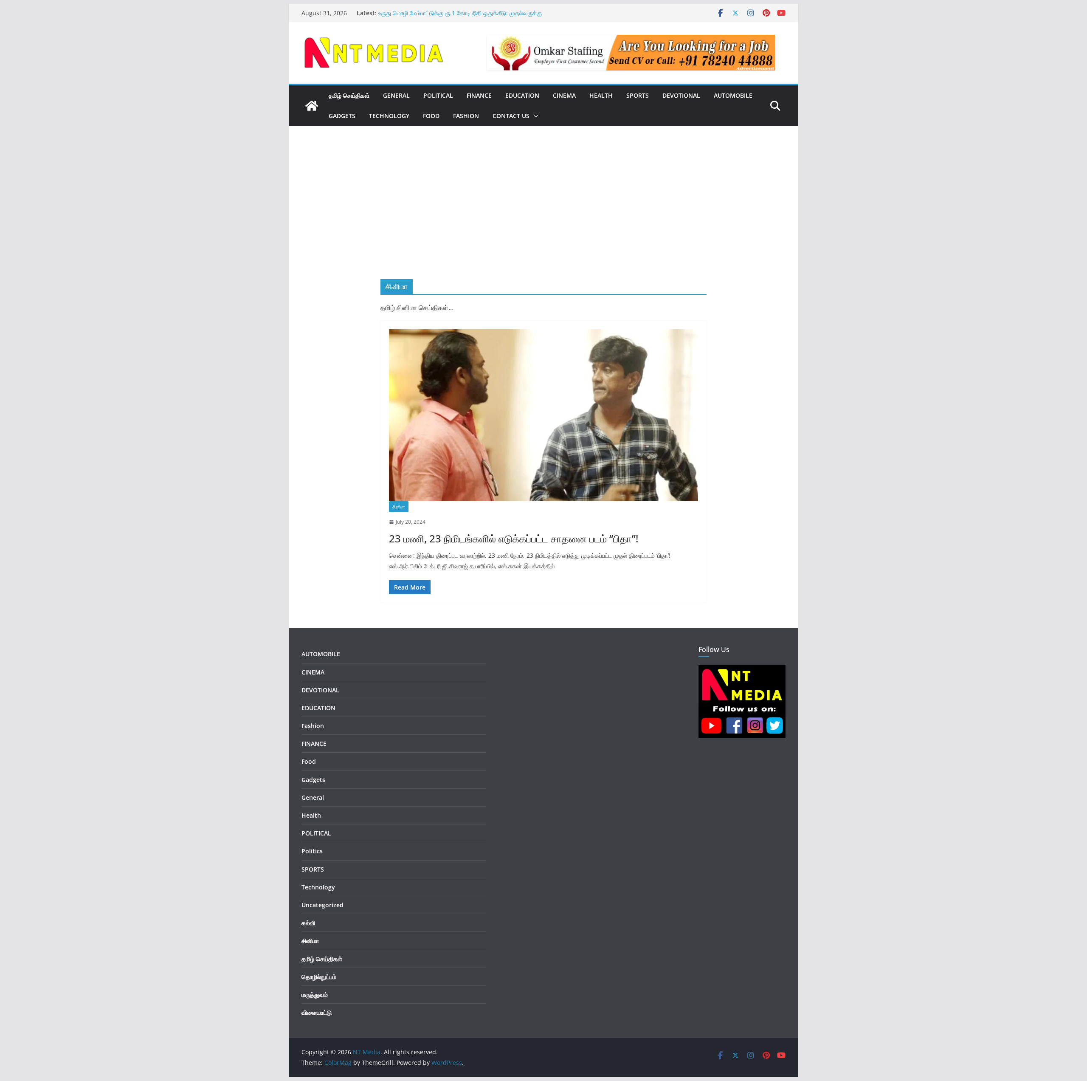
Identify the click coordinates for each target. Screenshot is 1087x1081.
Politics (312, 851)
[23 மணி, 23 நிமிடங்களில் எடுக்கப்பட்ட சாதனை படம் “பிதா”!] (543, 415)
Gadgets (342, 116)
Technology (389, 116)
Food (431, 116)
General (312, 797)
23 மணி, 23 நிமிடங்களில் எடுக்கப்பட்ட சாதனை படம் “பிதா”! (513, 538)
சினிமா (398, 507)
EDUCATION (522, 95)
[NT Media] (311, 106)
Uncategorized (322, 905)
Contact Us (511, 116)
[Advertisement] (543, 215)
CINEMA (564, 95)
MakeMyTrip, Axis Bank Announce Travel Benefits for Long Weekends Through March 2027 (461, 15)
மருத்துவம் (314, 995)
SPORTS (637, 95)
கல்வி (308, 923)
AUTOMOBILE (733, 95)
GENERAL (396, 95)
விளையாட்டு (316, 1012)
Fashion (466, 116)
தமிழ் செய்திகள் (349, 95)
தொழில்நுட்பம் (318, 977)
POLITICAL (438, 95)
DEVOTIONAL (681, 95)
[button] (534, 116)
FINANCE (479, 95)
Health (601, 95)
